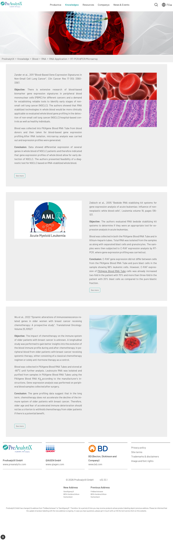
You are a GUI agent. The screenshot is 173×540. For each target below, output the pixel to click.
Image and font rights (142, 460)
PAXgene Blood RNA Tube (112, 271)
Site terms (136, 452)
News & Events (121, 4)
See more (20, 176)
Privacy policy (138, 447)
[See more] (19, 172)
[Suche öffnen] (156, 5)
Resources (88, 4)
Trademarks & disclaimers (145, 456)
